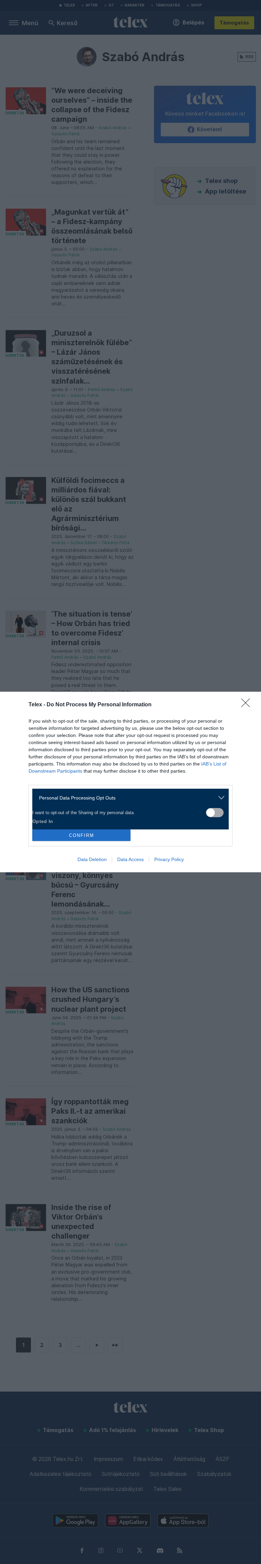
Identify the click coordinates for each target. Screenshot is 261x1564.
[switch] (215, 812)
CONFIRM (81, 835)
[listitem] (128, 797)
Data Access (130, 859)
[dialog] (130, 782)
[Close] (247, 705)
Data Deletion (92, 859)
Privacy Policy (169, 859)
